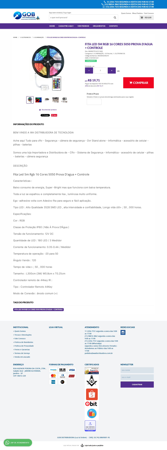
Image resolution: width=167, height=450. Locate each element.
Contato (113, 26)
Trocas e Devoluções (23, 335)
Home (52, 26)
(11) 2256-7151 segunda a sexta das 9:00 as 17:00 (129, 7)
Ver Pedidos (83, 26)
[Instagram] (123, 332)
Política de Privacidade (24, 346)
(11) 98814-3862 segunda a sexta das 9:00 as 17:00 (129, 4)
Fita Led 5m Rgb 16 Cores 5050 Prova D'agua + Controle (38, 309)
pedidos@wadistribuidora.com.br (99, 353)
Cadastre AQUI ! (66, 26)
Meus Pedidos (137, 13)
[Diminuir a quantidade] (89, 70)
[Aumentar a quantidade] (112, 70)
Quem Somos (126, 13)
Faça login (67, 13)
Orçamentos (99, 26)
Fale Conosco (149, 13)
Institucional (20, 327)
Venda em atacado (22, 357)
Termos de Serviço (22, 353)
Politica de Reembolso (24, 342)
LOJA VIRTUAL (56, 327)
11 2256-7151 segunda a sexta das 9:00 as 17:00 (130, 2)
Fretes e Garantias (22, 349)
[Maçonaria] (91, 446)
